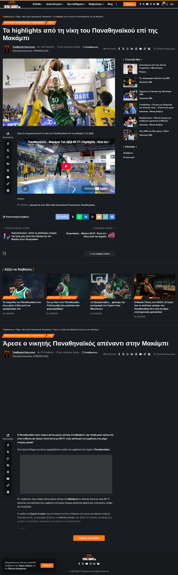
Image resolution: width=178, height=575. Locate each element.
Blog (138, 297)
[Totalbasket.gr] (12, 4)
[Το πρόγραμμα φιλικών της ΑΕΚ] (130, 82)
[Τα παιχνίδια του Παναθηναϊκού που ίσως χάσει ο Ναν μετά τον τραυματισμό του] (23, 286)
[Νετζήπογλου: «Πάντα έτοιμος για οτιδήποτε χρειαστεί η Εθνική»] (130, 121)
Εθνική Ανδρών (156, 111)
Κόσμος (142, 72)
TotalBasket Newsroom (24, 47)
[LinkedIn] (154, 4)
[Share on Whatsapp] (128, 49)
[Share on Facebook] (119, 49)
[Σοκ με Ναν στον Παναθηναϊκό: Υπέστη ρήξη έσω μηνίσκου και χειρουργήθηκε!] (67, 286)
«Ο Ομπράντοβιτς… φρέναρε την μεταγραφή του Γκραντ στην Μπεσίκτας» (107, 305)
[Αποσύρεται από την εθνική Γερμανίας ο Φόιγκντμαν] (130, 69)
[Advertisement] (66, 474)
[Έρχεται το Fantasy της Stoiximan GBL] (130, 95)
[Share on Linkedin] (132, 49)
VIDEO (51, 23)
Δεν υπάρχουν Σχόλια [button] (100, 254)
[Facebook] (140, 4)
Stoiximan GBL (145, 82)
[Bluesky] (158, 4)
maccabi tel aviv (37, 205)
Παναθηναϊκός (88, 205)
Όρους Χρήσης (25, 566)
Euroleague (9, 297)
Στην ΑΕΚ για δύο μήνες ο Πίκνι (154, 131)
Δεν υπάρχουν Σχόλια (70, 47)
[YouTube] (147, 4)
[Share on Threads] (136, 49)
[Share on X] (123, 49)
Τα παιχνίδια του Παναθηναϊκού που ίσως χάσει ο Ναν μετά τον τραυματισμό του (22, 305)
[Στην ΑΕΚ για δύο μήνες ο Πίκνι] (130, 135)
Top (50, 335)
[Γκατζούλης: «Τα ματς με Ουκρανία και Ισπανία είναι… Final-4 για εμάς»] (130, 108)
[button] (47, 565)
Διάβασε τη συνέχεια (89, 538)
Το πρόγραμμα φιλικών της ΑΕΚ (154, 78)
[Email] (141, 49)
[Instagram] (151, 4)
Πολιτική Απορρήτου (17, 568)
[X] (143, 4)
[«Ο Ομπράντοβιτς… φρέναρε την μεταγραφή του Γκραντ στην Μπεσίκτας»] (110, 286)
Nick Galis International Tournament (24, 23)
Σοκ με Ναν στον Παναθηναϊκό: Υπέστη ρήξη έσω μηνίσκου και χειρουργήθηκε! (63, 305)
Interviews (143, 111)
